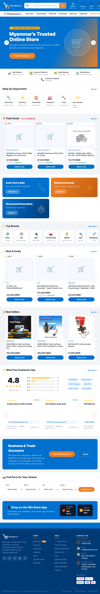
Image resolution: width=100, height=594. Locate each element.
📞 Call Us (84, 454)
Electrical (73, 14)
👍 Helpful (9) (73, 427)
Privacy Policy (67, 591)
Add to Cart (19, 167)
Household (63, 14)
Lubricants (83, 14)
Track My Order (60, 545)
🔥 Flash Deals (38, 559)
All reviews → (93, 370)
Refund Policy (93, 591)
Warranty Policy (60, 559)
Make (7, 485)
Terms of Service (80, 591)
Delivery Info (59, 552)
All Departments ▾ (14, 14)
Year (43, 485)
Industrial (52, 14)
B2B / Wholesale (61, 563)
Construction (41, 14)
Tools (35, 556)
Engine (62, 485)
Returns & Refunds (62, 549)
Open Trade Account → (61, 454)
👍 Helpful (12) (34, 427)
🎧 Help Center (60, 541)
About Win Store (61, 567)
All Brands (37, 563)
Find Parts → (86, 489)
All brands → (93, 226)
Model (26, 485)
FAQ (56, 556)
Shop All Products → (22, 56)
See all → (94, 89)
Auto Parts (29, 14)
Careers (58, 570)
